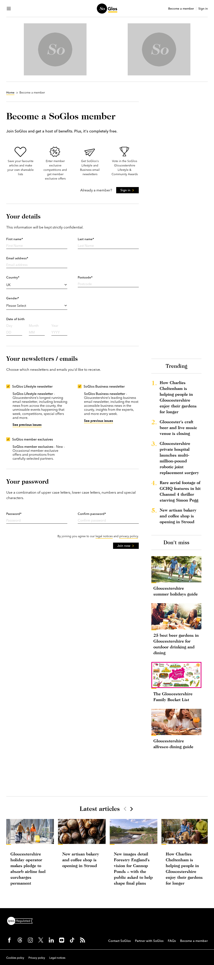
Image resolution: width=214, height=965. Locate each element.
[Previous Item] (125, 809)
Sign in (203, 8)
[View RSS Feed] (82, 940)
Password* (14, 514)
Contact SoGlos (119, 941)
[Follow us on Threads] (20, 940)
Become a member (181, 8)
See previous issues (27, 425)
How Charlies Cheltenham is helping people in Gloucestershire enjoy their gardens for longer (178, 397)
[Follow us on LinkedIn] (51, 940)
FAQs (172, 941)
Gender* (12, 298)
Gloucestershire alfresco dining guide (173, 743)
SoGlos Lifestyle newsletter (32, 386)
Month (34, 325)
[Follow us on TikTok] (72, 940)
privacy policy (128, 536)
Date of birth (15, 319)
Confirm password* (92, 514)
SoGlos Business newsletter (104, 386)
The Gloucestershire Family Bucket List (172, 696)
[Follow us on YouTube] (62, 940)
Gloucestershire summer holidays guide (175, 591)
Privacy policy (36, 957)
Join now (123, 546)
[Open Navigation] (8, 8)
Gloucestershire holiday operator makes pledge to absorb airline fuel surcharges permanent (28, 868)
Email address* (17, 258)
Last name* (86, 239)
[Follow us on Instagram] (30, 940)
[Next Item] (131, 809)
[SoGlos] (107, 8)
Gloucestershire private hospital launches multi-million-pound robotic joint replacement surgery (179, 458)
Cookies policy (15, 957)
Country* (12, 277)
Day (9, 325)
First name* (14, 239)
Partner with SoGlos (149, 941)
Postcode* (85, 277)
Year (54, 325)
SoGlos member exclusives (32, 439)
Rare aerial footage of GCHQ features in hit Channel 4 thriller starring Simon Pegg (180, 491)
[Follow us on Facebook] (9, 940)
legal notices (104, 536)
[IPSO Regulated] (21, 920)
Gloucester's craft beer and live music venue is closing (178, 427)
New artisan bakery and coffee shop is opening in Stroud (178, 516)
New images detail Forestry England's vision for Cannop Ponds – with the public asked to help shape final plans (133, 868)
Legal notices (57, 957)
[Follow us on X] (41, 940)
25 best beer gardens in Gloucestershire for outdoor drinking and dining (176, 644)
